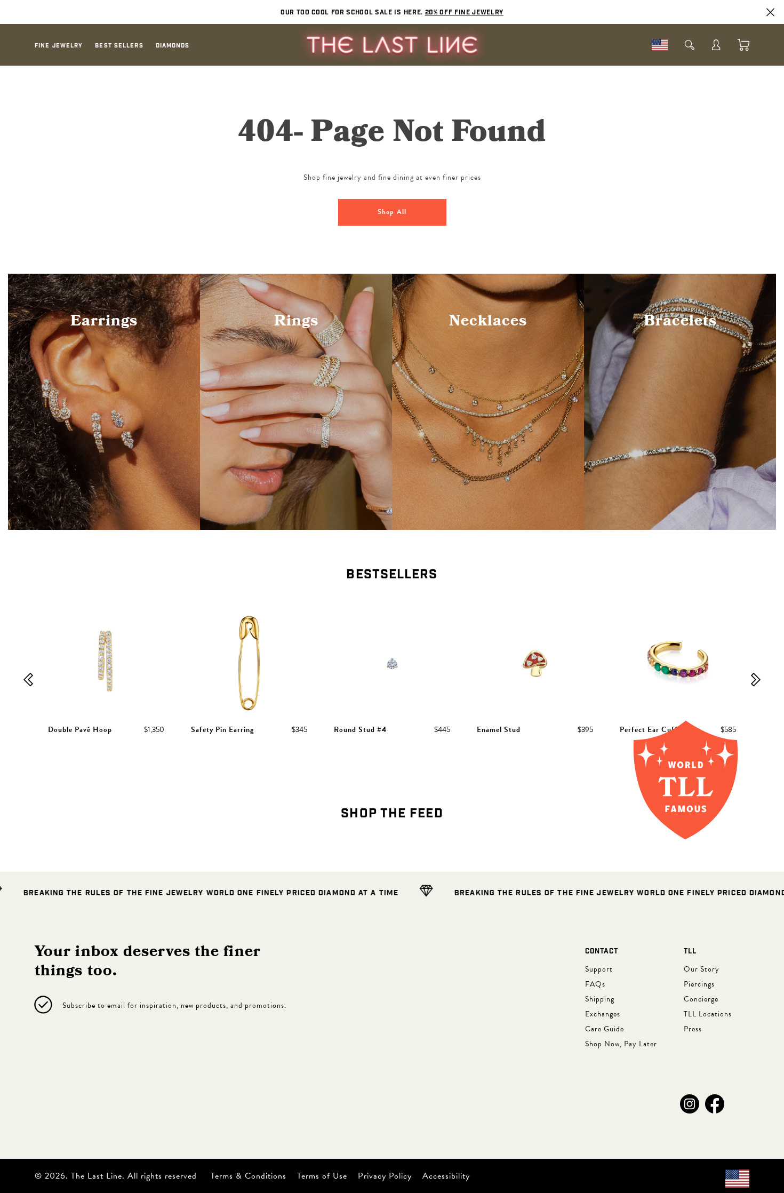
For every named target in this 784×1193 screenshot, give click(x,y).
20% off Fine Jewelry (464, 12)
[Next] (756, 681)
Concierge (701, 999)
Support (599, 969)
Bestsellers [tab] (391, 574)
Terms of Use (322, 1176)
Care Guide (604, 1029)
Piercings (699, 984)
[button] (689, 1104)
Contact (601, 951)
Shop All (392, 211)
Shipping (599, 999)
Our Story (701, 969)
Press (693, 1029)
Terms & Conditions (248, 1176)
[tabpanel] (392, 681)
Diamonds (173, 46)
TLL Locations (708, 1014)
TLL (690, 951)
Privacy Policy (385, 1176)
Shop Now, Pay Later (621, 1043)
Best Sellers (119, 46)
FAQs (595, 984)
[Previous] (28, 681)
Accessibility (446, 1176)
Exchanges (602, 1014)
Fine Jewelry (59, 46)
